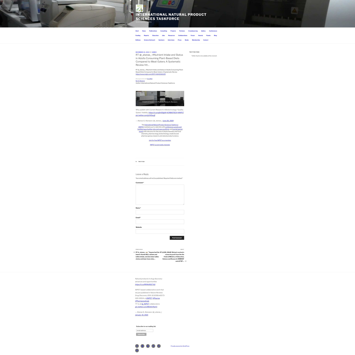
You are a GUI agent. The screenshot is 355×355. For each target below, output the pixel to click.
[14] (163, 104)
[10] (155, 104)
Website (139, 227)
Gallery (203, 31)
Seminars (161, 40)
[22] (178, 104)
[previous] (138, 98)
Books (187, 40)
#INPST (181, 113)
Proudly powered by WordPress (180, 346)
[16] (166, 104)
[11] (157, 104)
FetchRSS (149, 78)
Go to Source (140, 81)
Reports (146, 35)
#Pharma (156, 298)
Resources (171, 35)
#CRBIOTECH (172, 113)
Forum (193, 35)
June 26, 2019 (168, 121)
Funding (138, 35)
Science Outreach (149, 40)
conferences (169, 127)
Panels (208, 35)
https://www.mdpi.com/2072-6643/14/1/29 (151, 74)
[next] (181, 98)
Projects (173, 31)
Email (138, 217)
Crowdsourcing (193, 31)
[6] (147, 104)
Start (137, 31)
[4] (143, 104)
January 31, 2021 (141, 315)
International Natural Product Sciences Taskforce (171, 17)
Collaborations (182, 35)
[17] (168, 104)
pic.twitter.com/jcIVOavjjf (145, 115)
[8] (151, 104)
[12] (159, 104)
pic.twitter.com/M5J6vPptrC (146, 307)
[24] (182, 104)
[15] (164, 104)
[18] (170, 104)
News (144, 31)
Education (155, 35)
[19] (172, 104)
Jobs (163, 35)
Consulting (163, 31)
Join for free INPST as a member (160, 140)
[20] (174, 104)
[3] (141, 104)
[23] (180, 104)
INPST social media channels (160, 145)
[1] (137, 104)
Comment (140, 183)
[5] (145, 104)
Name (138, 208)
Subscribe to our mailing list (146, 326)
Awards (200, 35)
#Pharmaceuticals (142, 301)
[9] (153, 104)
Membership (196, 40)
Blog (215, 35)
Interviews (171, 40)
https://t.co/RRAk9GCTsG (145, 284)
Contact (205, 40)
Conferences (213, 31)
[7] (149, 104)
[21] (176, 104)
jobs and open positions (161, 129)
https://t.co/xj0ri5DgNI (157, 113)
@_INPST (145, 304)
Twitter (141, 161)
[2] (139, 104)
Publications (153, 31)
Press (179, 40)
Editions (138, 40)
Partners (182, 31)
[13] (161, 104)
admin (154, 52)
